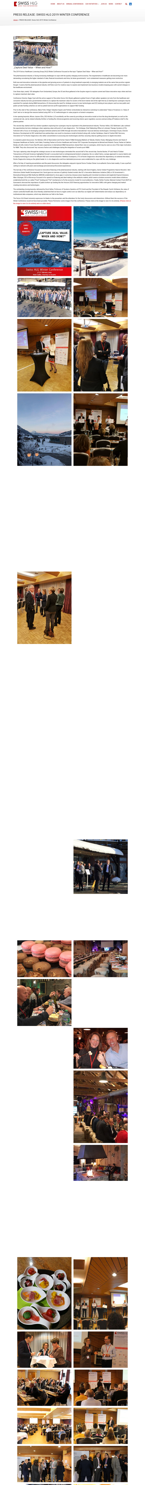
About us (60, 4)
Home (53, 4)
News (111, 4)
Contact (118, 4)
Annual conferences (74, 4)
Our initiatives (91, 4)
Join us (104, 4)
